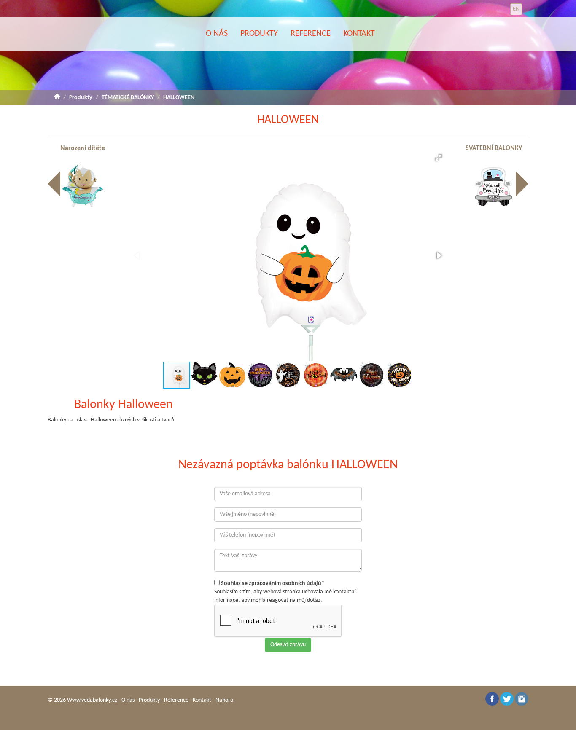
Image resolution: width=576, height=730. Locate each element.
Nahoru (224, 700)
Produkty (259, 34)
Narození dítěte (82, 148)
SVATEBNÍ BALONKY (494, 148)
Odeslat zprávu (288, 644)
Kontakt (359, 34)
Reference (311, 34)
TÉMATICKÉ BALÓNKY (128, 97)
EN (516, 9)
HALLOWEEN (178, 97)
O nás (217, 34)
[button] (438, 157)
